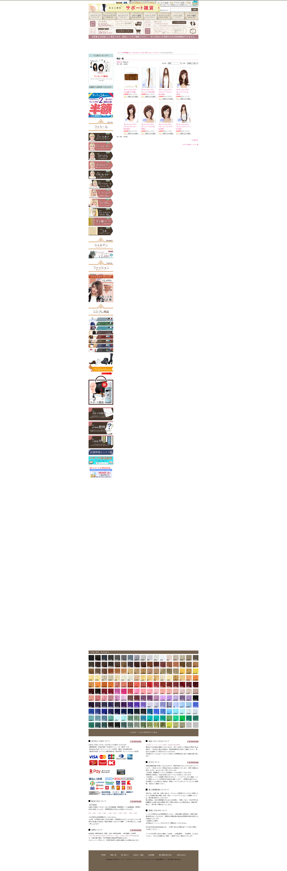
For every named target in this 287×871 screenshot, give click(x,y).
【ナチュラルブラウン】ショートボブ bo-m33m (148, 127)
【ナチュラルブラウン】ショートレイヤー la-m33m (165, 127)
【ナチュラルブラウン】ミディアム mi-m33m (182, 92)
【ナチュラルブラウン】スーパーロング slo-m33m (165, 92)
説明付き (119, 62)
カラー (151, 52)
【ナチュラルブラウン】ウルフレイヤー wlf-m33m (130, 127)
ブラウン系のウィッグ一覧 (190, 144)
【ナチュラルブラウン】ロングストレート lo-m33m (183, 127)
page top (195, 140)
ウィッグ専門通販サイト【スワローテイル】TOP (132, 52)
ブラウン (157, 52)
